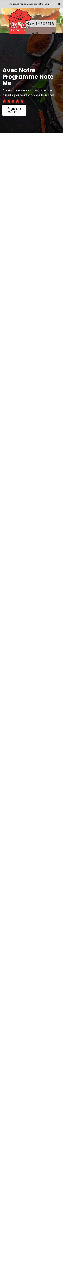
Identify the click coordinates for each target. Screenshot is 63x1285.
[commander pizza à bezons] (22, 13)
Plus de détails (14, 110)
